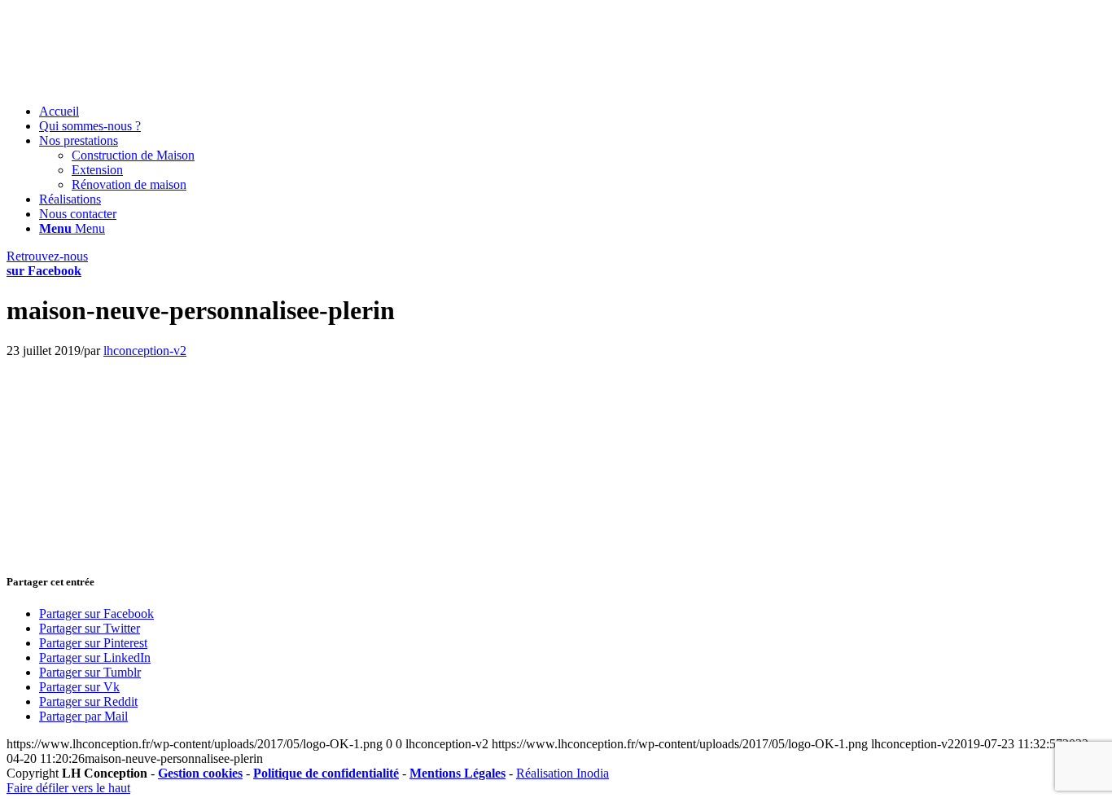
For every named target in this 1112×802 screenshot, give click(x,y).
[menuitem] (572, 111)
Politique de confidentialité (326, 773)
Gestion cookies (200, 773)
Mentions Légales (457, 773)
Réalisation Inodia (562, 773)
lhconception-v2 (144, 350)
